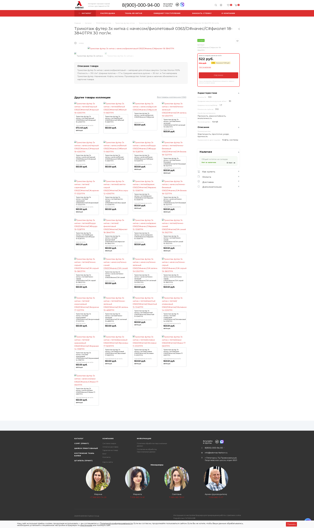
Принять (291, 524)
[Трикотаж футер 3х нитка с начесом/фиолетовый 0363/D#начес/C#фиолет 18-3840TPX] (131, 48)
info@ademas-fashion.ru (216, 452)
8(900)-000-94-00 (141, 5)
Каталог (79, 438)
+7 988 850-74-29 (98, 497)
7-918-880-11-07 (216, 497)
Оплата (206, 177)
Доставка (208, 182)
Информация (144, 438)
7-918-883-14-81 (137, 497)
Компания (108, 438)
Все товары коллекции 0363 (171, 97)
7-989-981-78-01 (176, 497)
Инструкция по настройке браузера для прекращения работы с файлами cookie (207, 515)
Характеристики (207, 93)
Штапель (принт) (83, 461)
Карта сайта (108, 462)
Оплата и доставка (110, 447)
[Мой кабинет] (221, 5)
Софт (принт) (81, 443)
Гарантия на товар (110, 450)
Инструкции (86, 525)
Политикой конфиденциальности (116, 523)
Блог (104, 454)
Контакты (107, 457)
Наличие (206, 151)
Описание (203, 127)
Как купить (208, 172)
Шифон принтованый (86, 448)
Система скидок (109, 443)
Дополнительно (212, 187)
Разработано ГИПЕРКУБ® (184, 518)
